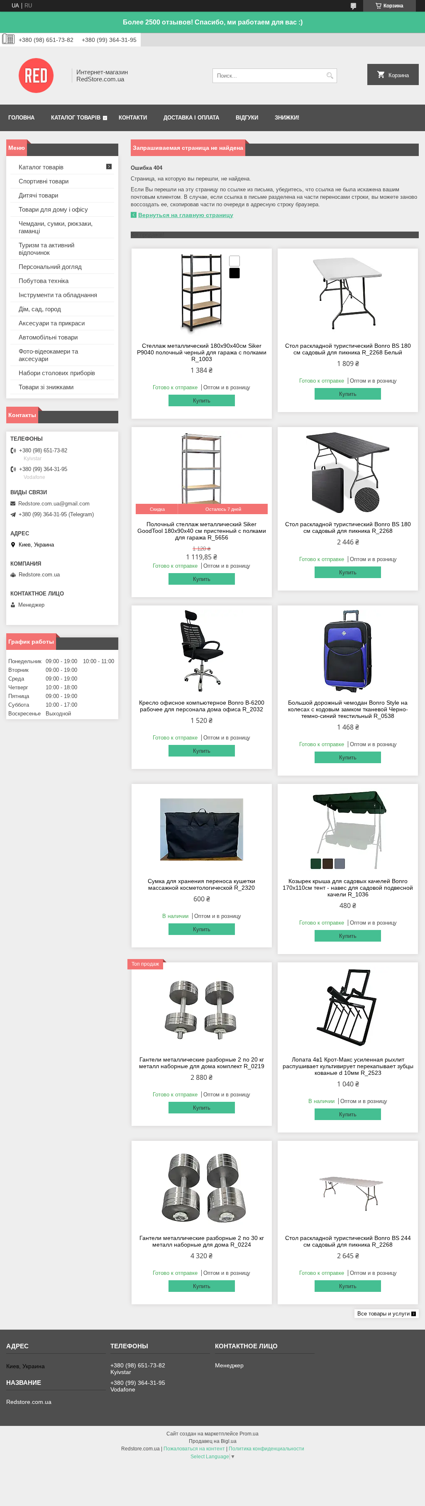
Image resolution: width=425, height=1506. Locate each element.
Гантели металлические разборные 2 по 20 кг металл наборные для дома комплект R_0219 (201, 1062)
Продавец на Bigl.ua (213, 1441)
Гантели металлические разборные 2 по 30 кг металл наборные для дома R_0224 (201, 1241)
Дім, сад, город (40, 308)
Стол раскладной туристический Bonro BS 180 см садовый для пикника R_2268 (348, 527)
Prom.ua (249, 1434)
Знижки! (287, 118)
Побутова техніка (43, 280)
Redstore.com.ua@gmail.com (54, 503)
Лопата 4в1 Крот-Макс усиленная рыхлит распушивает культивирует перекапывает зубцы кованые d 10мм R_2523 (348, 1066)
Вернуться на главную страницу (185, 215)
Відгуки (247, 118)
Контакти (133, 118)
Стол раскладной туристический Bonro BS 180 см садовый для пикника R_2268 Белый (348, 349)
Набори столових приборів (57, 372)
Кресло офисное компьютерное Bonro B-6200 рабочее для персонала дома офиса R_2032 (201, 706)
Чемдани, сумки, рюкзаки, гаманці (56, 227)
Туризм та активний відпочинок (46, 249)
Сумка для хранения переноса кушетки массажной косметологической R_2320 (201, 884)
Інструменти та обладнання (58, 294)
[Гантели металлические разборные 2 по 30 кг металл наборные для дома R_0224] (202, 1186)
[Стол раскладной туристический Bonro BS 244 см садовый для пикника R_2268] (348, 1186)
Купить (201, 401)
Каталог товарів (75, 118)
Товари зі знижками (46, 387)
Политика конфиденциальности (266, 1449)
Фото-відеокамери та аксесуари (48, 355)
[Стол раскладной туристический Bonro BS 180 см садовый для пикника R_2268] (348, 472)
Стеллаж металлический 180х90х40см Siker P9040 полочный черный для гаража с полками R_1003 (201, 352)
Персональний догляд (50, 266)
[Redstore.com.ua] (36, 75)
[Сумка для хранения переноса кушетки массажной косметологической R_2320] (202, 829)
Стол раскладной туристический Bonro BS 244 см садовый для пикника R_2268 (348, 1241)
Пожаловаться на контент (194, 1449)
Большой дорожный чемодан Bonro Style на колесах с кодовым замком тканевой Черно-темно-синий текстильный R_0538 (348, 709)
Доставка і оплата (191, 118)
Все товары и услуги (383, 1314)
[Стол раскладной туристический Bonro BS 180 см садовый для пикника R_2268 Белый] (348, 294)
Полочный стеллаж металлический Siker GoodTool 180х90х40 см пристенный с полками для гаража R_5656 (201, 531)
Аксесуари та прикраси (52, 323)
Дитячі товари (38, 195)
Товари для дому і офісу (53, 209)
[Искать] (329, 75)
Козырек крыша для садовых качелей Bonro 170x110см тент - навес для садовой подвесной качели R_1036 (348, 888)
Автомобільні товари (48, 337)
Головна (21, 118)
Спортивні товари (43, 181)
